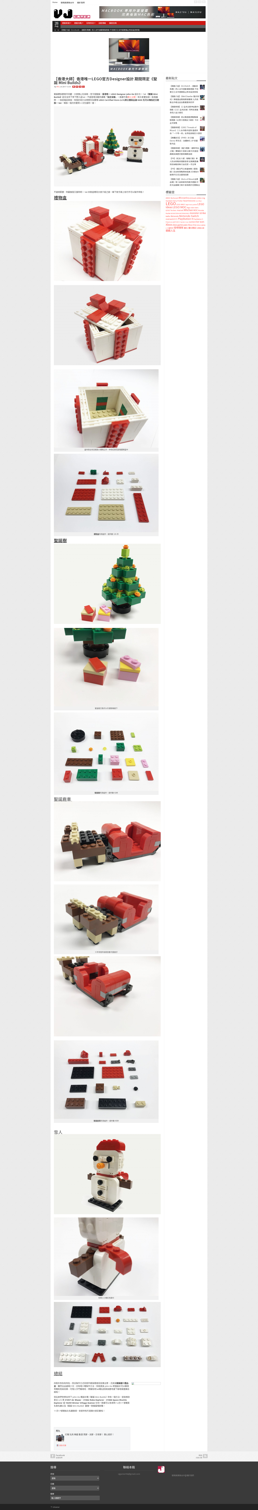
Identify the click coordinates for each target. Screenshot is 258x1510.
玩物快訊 (90, 23)
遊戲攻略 (78, 23)
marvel (180, 210)
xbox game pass (180, 224)
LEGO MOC (179, 207)
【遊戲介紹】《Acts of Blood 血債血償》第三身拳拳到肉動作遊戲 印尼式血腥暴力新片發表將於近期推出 (185, 182)
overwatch (170, 219)
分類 (52, 1483)
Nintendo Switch (189, 216)
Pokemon (169, 222)
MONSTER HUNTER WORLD (180, 213)
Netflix (168, 216)
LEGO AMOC (180, 204)
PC (176, 219)
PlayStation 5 (198, 219)
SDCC (178, 222)
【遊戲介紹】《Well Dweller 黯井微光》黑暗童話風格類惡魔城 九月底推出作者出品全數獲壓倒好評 (98, 30)
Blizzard (183, 197)
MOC (195, 210)
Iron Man (199, 201)
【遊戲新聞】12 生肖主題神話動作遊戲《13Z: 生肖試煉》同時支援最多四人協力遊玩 (184, 109)
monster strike (198, 213)
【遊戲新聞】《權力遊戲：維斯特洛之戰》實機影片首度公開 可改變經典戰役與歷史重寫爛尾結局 (184, 151)
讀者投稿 (113, 23)
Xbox (169, 224)
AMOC (168, 198)
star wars (199, 221)
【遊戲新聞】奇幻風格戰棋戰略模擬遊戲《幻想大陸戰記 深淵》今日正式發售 (184, 120)
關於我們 (81, 3)
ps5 (174, 222)
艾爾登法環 (200, 228)
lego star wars (192, 207)
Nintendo (175, 216)
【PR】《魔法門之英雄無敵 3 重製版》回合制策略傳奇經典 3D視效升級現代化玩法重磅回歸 (184, 171)
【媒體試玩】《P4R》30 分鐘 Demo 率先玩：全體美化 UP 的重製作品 (184, 140)
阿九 (58, 87)
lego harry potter (191, 204)
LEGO (171, 203)
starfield (192, 222)
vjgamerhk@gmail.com (129, 1473)
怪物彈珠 (178, 227)
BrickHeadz (192, 198)
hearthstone (189, 200)
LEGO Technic (171, 210)
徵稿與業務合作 (67, 3)
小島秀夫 (170, 228)
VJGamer (55, 1507)
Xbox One (192, 224)
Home (55, 2)
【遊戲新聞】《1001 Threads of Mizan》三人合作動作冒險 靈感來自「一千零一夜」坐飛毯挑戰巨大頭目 (186, 130)
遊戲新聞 (66, 23)
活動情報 (102, 23)
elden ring (201, 198)
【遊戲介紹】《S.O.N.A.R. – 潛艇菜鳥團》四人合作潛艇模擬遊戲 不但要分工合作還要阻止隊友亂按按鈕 (184, 89)
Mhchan (188, 210)
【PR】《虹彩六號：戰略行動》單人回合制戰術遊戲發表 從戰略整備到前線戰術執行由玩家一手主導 (184, 161)
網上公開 (132, 97)
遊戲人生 (170, 230)
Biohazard (174, 198)
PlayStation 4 (185, 218)
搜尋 (52, 1493)
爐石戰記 (192, 227)
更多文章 (62, 1445)
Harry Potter (178, 200)
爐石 (186, 227)
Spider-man (184, 222)
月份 (52, 1474)
